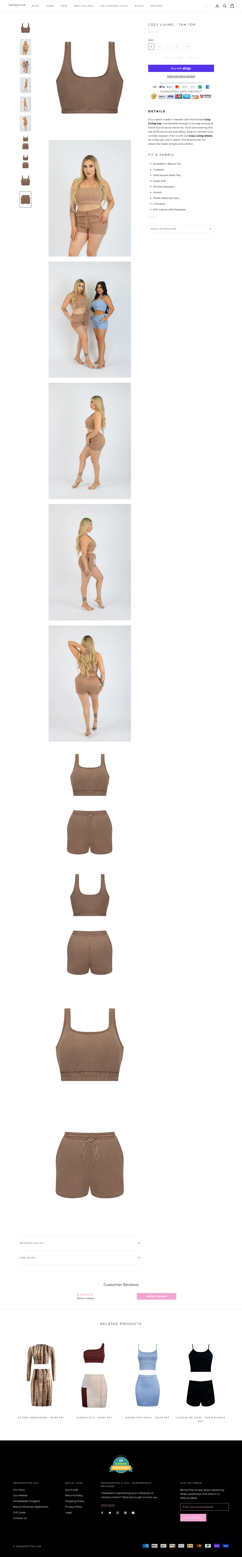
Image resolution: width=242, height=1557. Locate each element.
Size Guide (27, 1258)
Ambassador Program (26, 1501)
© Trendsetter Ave (27, 1546)
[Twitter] (164, 216)
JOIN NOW (108, 1505)
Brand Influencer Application (30, 1506)
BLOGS (139, 6)
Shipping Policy (32, 1243)
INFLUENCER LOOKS (114, 6)
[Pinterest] (168, 216)
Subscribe (193, 1517)
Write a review (156, 1296)
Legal (68, 1512)
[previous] (10, 1379)
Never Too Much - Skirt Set (148, 1417)
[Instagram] (117, 1513)
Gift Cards (19, 1512)
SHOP (35, 6)
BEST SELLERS (83, 6)
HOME (50, 6)
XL (177, 46)
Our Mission (20, 1495)
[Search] (225, 6)
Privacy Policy (73, 1506)
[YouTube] (133, 1513)
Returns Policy (74, 1495)
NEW (64, 6)
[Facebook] (160, 216)
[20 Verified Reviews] (121, 1479)
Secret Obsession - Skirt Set (41, 1417)
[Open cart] (232, 6)
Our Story (19, 1489)
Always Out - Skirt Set (94, 1417)
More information (163, 229)
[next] (231, 1379)
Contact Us (20, 1518)
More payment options (181, 76)
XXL (187, 46)
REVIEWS (157, 6)
